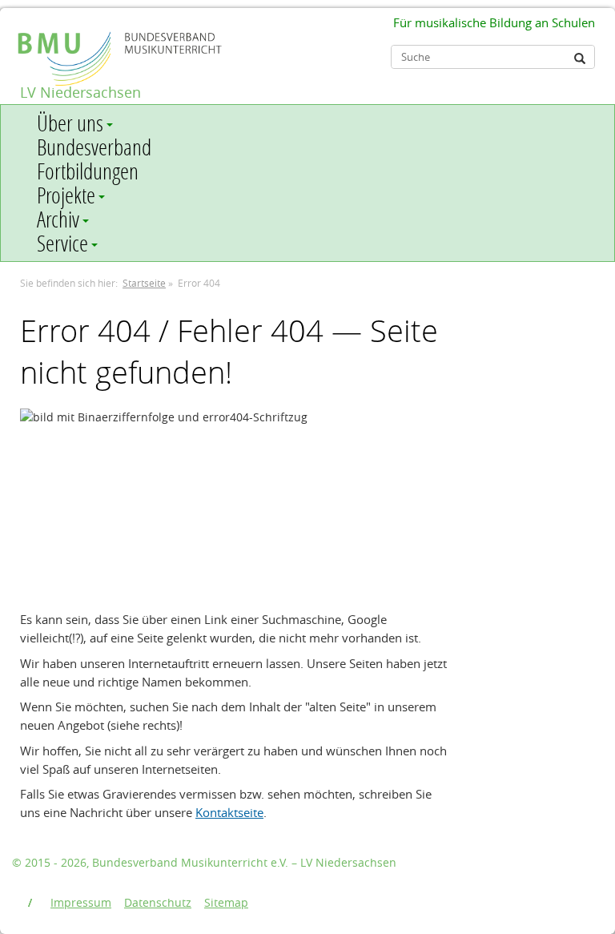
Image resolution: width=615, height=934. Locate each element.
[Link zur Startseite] (30, 29)
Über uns (70, 123)
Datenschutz (157, 902)
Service (62, 243)
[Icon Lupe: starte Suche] (579, 58)
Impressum (80, 902)
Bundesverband (94, 147)
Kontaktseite (229, 812)
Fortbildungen (88, 171)
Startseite (144, 283)
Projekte (66, 195)
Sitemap (226, 902)
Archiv (58, 219)
